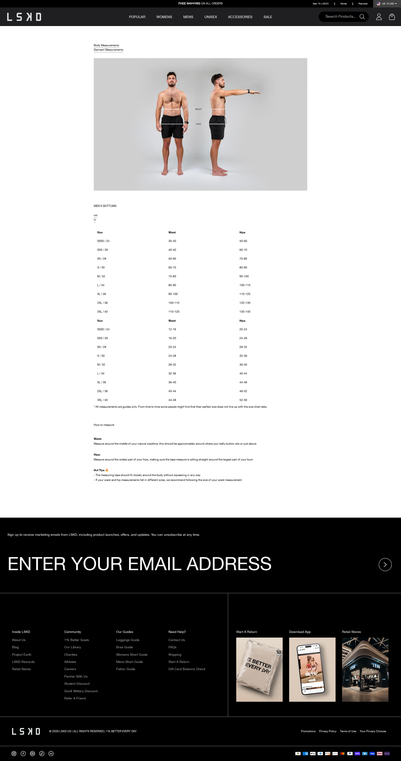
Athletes (70, 662)
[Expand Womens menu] (175, 16)
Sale (268, 17)
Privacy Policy (327, 731)
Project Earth (21, 654)
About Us (19, 640)
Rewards (363, 4)
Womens (164, 17)
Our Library (72, 647)
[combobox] (341, 17)
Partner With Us (75, 676)
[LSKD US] (24, 17)
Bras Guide (124, 647)
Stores (343, 4)
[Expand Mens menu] (196, 16)
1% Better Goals (76, 640)
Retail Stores (21, 669)
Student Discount (77, 683)
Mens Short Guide (129, 662)
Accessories (240, 17)
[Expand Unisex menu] (220, 16)
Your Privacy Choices (373, 731)
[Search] (364, 17)
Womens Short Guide (132, 654)
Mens (188, 17)
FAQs (172, 647)
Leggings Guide (127, 640)
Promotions (308, 731)
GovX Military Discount (81, 691)
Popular (137, 17)
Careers (70, 669)
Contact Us (176, 640)
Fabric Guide (125, 669)
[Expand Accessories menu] (255, 16)
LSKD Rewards (23, 662)
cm (95, 215)
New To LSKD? (321, 4)
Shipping (174, 654)
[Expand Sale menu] (275, 16)
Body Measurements (106, 45)
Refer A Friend (75, 698)
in (95, 220)
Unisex (210, 17)
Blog (15, 647)
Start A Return (178, 662)
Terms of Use (348, 731)
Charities (70, 654)
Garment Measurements (108, 50)
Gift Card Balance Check (186, 669)
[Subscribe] (387, 564)
